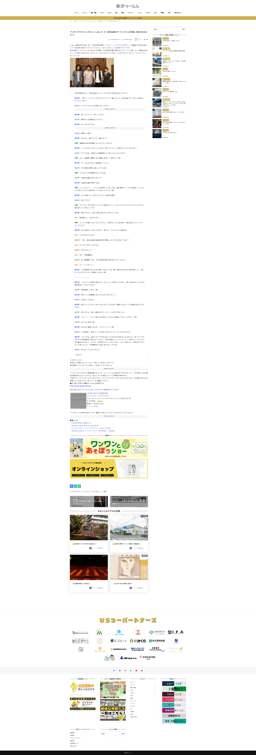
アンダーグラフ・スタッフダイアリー (85, 428)
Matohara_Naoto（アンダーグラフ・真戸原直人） (90, 431)
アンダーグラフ (76, 491)
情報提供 (72, 732)
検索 (183, 29)
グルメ (102, 12)
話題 (147, 39)
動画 (122, 12)
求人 (155, 12)
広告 (169, 12)
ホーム (76, 12)
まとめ (109, 12)
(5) (75, 55)
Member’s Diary (77, 425)
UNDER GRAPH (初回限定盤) (97, 393)
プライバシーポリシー (75, 738)
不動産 (162, 12)
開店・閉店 (93, 12)
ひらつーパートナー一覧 (76, 694)
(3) (144, 53)
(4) (71, 55)
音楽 (104, 491)
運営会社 (72, 740)
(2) (140, 53)
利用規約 (72, 735)
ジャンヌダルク (90, 98)
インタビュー (96, 491)
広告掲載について (74, 743)
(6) (78, 55)
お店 (116, 12)
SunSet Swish (86, 105)
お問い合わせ (177, 12)
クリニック (130, 12)
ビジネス (148, 12)
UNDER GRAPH (77, 423)
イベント (139, 12)
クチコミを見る (92, 406)
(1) (136, 53)
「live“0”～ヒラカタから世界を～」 (117, 45)
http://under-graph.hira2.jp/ (80, 386)
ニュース (84, 12)
